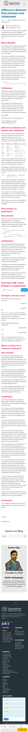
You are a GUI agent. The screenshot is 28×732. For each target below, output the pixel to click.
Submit (6, 719)
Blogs (4, 686)
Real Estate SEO (6, 666)
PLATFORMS (19, 640)
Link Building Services (20, 634)
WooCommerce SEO (20, 647)
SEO (16, 630)
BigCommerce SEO (19, 645)
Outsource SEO (6, 661)
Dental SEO (5, 667)
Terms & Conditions (7, 689)
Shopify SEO (18, 642)
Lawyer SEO (5, 664)
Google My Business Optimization (10, 672)
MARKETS (6, 652)
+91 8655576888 (6, 641)
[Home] (11, 3)
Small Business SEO (7, 657)
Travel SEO (5, 669)
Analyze (24, 290)
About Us (5, 679)
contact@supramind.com (7, 622)
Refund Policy (6, 691)
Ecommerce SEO (6, 654)
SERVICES (18, 627)
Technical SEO (6, 521)
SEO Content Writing (19, 631)
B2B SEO (5, 663)
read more (19, 586)
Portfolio (4, 685)
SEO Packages (6, 673)
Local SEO (5, 658)
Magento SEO (18, 644)
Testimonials (5, 683)
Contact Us (5, 692)
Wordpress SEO (18, 648)
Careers (4, 682)
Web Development (19, 633)
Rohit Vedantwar (13, 25)
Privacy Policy (6, 688)
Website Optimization (7, 670)
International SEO (7, 655)
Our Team (5, 680)
